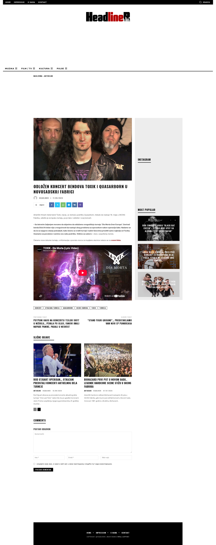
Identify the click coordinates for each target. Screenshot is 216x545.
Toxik (93, 308)
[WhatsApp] (63, 204)
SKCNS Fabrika (82, 308)
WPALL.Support (123, 537)
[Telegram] (68, 204)
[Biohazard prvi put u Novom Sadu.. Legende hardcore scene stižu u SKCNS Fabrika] (108, 360)
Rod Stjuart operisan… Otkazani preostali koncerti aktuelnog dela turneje (55, 383)
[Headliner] (36, 198)
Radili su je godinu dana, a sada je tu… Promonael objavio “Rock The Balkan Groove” (159, 284)
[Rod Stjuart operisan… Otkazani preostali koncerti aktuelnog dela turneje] (57, 360)
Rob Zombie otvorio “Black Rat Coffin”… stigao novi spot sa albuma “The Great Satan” (158, 228)
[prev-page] (35, 409)
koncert (38, 308)
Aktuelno (48, 76)
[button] (204, 2)
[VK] (74, 204)
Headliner (44, 198)
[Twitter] (57, 204)
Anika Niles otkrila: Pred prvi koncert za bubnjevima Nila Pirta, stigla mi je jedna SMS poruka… (158, 256)
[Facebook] (51, 204)
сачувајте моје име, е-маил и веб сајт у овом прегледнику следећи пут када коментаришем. (74, 464)
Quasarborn (68, 308)
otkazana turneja (52, 308)
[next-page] (39, 409)
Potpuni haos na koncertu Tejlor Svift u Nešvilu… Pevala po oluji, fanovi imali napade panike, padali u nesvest (56, 323)
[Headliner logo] (108, 16)
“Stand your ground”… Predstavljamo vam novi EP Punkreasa (110, 322)
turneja (102, 308)
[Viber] (80, 204)
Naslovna (38, 76)
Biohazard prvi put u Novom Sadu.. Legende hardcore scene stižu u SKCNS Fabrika (107, 383)
